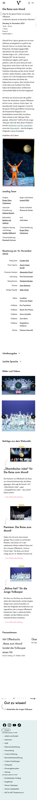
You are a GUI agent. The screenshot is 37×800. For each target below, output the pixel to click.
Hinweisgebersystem (12, 768)
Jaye (25, 285)
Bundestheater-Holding (13, 778)
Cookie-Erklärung (11, 754)
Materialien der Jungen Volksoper (19, 709)
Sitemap (7, 772)
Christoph (26, 281)
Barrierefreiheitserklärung (13, 757)
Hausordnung (9, 750)
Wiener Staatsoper (11, 785)
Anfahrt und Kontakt (11, 736)
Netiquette (8, 765)
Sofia (24, 290)
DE (29, 3)
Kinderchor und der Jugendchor (20, 125)
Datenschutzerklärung (12, 747)
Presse (7, 730)
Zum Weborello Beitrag (14, 497)
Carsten (24, 260)
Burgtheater (9, 781)
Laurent (24, 200)
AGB (6, 743)
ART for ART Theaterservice (14, 792)
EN (33, 3)
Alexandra (26, 272)
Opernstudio (14, 128)
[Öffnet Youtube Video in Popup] (18, 385)
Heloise (8, 213)
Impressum (8, 739)
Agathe (9, 233)
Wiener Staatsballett (12, 789)
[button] (4, 386)
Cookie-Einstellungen (12, 761)
